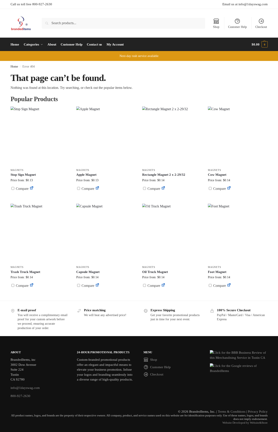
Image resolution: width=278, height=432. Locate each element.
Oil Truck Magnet (155, 272)
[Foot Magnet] (237, 233)
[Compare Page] (31, 188)
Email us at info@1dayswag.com (245, 4)
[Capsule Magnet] (106, 233)
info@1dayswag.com (25, 388)
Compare (22, 188)
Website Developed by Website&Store (245, 422)
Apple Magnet (86, 174)
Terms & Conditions (231, 411)
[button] (259, 44)
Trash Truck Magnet (25, 272)
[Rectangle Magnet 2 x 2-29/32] (172, 136)
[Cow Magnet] (237, 136)
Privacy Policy (258, 411)
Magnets (17, 170)
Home (14, 66)
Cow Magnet (217, 174)
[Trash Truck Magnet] (40, 233)
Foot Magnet (217, 272)
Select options (40, 199)
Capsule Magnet (88, 272)
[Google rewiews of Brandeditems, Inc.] (239, 368)
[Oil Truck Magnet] (172, 233)
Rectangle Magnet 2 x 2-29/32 (163, 174)
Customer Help (237, 27)
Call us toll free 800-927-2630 (31, 4)
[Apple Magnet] (106, 136)
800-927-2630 (20, 396)
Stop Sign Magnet (23, 174)
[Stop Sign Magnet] (40, 136)
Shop (216, 27)
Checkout (261, 27)
